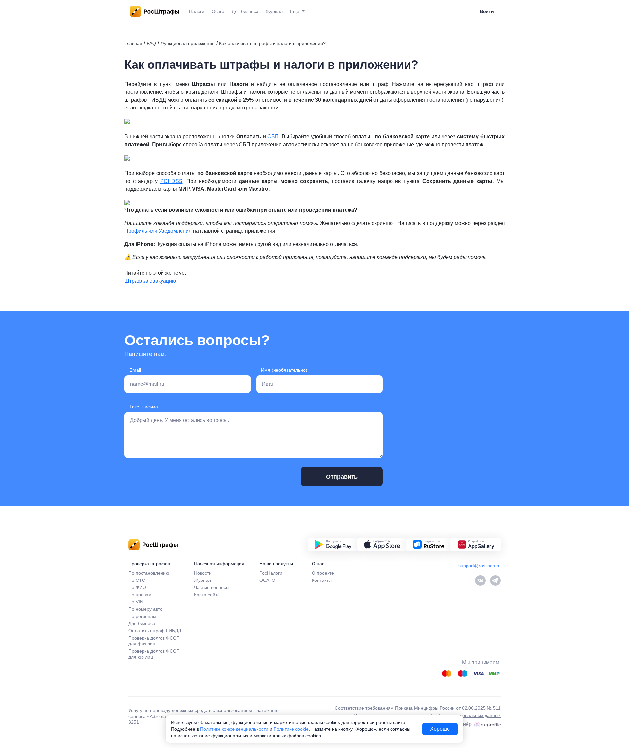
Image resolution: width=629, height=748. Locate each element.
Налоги (196, 11)
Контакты (322, 580)
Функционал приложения (188, 43)
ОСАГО (267, 580)
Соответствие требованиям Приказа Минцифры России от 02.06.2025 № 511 (418, 708)
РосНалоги (270, 573)
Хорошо (440, 729)
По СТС (136, 580)
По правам (140, 594)
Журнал (274, 11)
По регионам (142, 616)
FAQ (151, 43)
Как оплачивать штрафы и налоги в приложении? (272, 43)
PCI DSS (171, 181)
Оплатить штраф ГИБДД (154, 630)
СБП (273, 136)
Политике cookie (291, 729)
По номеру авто (145, 609)
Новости (203, 573)
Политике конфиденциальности (234, 729)
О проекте (323, 573)
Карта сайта (207, 594)
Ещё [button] (295, 11)
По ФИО (137, 587)
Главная (133, 43)
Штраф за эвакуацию (150, 281)
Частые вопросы (211, 587)
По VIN (135, 601)
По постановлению (148, 573)
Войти (487, 11)
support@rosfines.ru (479, 565)
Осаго (218, 11)
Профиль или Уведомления (158, 231)
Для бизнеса (245, 11)
